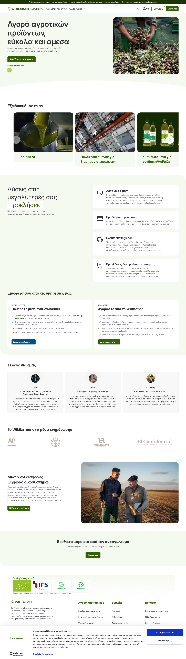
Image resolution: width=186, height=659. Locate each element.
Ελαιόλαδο (27, 157)
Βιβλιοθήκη (117, 617)
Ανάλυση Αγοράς (120, 623)
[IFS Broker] (41, 586)
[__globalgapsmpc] (61, 586)
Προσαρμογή (163, 641)
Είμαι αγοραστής (107, 342)
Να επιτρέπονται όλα (165, 632)
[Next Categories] (170, 140)
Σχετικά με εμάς (86, 623)
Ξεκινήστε (172, 9)
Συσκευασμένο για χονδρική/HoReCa (157, 159)
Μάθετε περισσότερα (19, 508)
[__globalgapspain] (81, 586)
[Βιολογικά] (22, 586)
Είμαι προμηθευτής (21, 342)
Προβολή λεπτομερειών (44, 654)
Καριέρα (116, 611)
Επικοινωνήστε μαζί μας (156, 611)
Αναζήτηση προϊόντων (56, 9)
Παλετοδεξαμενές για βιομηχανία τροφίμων (97, 159)
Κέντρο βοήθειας (153, 623)
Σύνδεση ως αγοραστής (90, 611)
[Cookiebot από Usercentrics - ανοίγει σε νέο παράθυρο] (16, 654)
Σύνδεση (158, 9)
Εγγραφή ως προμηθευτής (91, 617)
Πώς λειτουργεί (152, 617)
